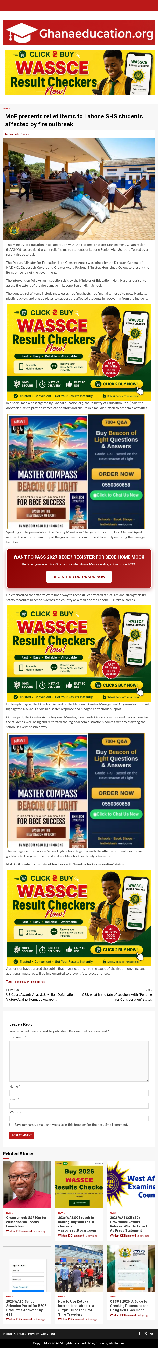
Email (14, 1099)
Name (14, 1086)
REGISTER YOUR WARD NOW (79, 577)
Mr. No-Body (12, 134)
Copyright (48, 1333)
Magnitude (96, 1343)
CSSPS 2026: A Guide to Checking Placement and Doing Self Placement (131, 1268)
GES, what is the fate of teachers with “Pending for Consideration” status (70, 864)
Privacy (33, 1333)
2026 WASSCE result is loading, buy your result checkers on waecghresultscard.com (79, 1184)
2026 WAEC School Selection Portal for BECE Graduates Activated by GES (27, 1268)
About (7, 1333)
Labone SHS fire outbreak (30, 982)
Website (15, 1112)
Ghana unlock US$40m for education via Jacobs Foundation (27, 1184)
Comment (17, 1037)
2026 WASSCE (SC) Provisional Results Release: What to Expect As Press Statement (131, 1184)
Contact (20, 1333)
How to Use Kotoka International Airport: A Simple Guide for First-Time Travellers (79, 1268)
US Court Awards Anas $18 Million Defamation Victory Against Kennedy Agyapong (40, 994)
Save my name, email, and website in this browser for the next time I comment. (71, 1124)
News (6, 108)
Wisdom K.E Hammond (19, 1231)
